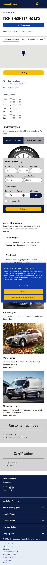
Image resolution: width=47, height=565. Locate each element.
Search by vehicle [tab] (34, 140)
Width (7, 166)
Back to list (10, 12)
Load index (9, 176)
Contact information (11, 40)
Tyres (24, 40)
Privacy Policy (18, 279)
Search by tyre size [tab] (13, 140)
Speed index (29, 176)
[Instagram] (11, 488)
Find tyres (23, 209)
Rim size (33, 166)
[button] (42, 4)
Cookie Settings (23, 285)
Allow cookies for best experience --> (23, 297)
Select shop (25, 25)
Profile (20, 166)
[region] (23, 283)
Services (31, 40)
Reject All (23, 291)
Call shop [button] (23, 73)
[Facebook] (5, 488)
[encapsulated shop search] (37, 4)
